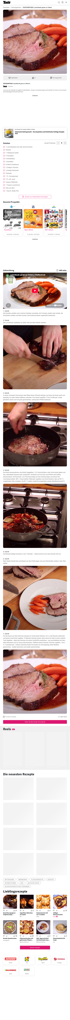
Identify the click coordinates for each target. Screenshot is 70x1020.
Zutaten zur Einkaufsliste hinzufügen (36, 197)
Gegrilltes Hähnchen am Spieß (26, 913)
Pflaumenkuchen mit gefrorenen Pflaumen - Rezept (26, 939)
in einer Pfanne (10, 883)
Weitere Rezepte (35, 947)
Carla (54, 916)
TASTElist (10, 86)
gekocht (51, 879)
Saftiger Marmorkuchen (58, 913)
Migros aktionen (29, 230)
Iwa (21, 916)
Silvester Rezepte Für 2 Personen (17, 886)
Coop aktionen (8, 230)
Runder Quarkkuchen (10, 938)
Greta (37, 916)
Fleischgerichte (16, 7)
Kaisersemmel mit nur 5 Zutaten (42, 913)
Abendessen (22, 879)
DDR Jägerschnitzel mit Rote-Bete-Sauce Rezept (42, 939)
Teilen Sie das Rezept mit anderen (35, 722)
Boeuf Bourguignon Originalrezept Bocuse (9, 913)
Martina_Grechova (24, 942)
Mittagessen (9, 879)
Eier (21, 883)
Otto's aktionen (49, 230)
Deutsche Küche (33, 883)
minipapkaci (6, 940)
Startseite (6, 7)
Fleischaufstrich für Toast (59, 939)
